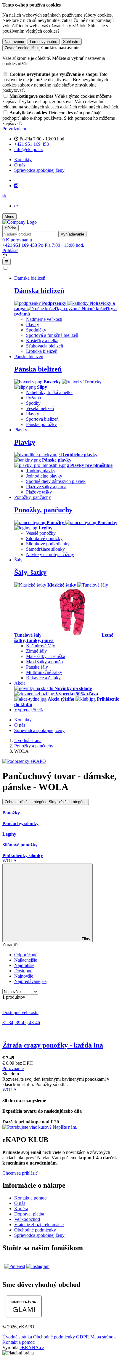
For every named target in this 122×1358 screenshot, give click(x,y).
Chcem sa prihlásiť (20, 1173)
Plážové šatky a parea (46, 486)
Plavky (32, 324)
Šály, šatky (30, 572)
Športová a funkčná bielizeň (52, 335)
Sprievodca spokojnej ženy (39, 170)
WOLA (9, 860)
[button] (4, 195)
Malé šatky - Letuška (45, 656)
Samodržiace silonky (45, 549)
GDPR (83, 1336)
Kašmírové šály (40, 645)
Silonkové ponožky (44, 538)
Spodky (33, 403)
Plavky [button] (20, 429)
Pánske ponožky (41, 424)
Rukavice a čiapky (43, 677)
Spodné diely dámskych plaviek (56, 481)
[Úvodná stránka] (19, 222)
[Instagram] (16, 185)
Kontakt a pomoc (30, 1197)
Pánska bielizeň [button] (28, 356)
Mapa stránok (103, 1336)
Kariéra (21, 1208)
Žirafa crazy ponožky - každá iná (52, 1045)
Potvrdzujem (14, 128)
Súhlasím (71, 41)
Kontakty (23, 159)
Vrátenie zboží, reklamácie (39, 1224)
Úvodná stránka (17, 1336)
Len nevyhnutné (43, 41)
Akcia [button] (19, 683)
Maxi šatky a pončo (44, 661)
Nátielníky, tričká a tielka (49, 392)
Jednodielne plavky (44, 475)
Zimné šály (36, 651)
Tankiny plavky (40, 470)
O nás (19, 164)
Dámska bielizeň (39, 290)
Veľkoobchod (27, 1219)
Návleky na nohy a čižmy (50, 554)
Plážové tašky (39, 491)
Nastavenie (14, 41)
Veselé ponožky (41, 533)
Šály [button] (18, 559)
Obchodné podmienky (35, 1229)
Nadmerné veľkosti (44, 319)
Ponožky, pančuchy (43, 510)
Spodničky (36, 329)
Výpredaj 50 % (28, 709)
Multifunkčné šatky (44, 672)
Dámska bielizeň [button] (29, 278)
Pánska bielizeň (38, 369)
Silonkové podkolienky (48, 543)
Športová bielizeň (42, 419)
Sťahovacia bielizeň (44, 345)
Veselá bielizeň (40, 408)
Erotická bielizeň (41, 351)
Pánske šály (37, 667)
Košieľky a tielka (42, 340)
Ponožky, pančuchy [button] (32, 497)
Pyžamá (33, 397)
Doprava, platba (29, 1213)
